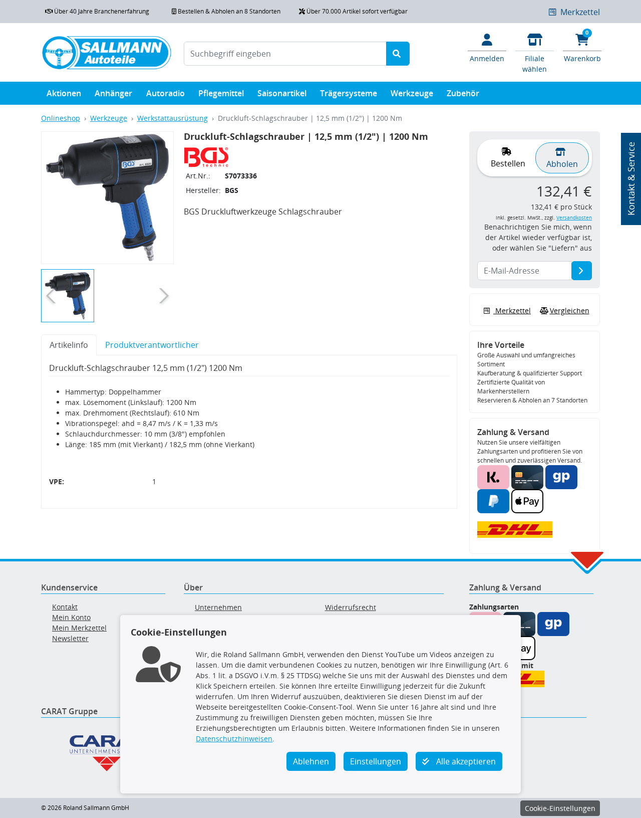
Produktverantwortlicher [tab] (152, 344)
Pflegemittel (221, 93)
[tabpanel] (249, 432)
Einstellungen (375, 761)
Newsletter (70, 638)
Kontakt (65, 606)
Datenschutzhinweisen (234, 738)
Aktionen (64, 93)
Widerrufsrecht (350, 607)
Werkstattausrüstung (172, 118)
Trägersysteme (348, 93)
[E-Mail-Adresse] (581, 270)
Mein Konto (71, 617)
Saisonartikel (281, 93)
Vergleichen (569, 310)
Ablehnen (311, 761)
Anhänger (113, 93)
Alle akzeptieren (465, 761)
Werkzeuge (412, 93)
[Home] (106, 52)
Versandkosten (574, 218)
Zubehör (463, 93)
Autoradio (165, 93)
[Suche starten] (398, 54)
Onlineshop (60, 118)
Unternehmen (218, 607)
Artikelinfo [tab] (69, 344)
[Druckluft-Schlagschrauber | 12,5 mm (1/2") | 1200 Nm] (107, 197)
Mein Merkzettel (79, 628)
